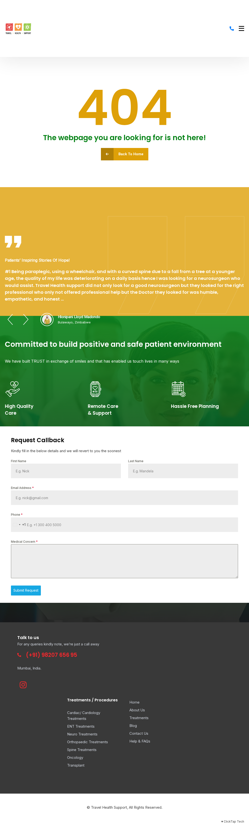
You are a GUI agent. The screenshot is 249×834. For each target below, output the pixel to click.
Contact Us (138, 733)
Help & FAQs (139, 741)
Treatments (139, 717)
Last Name (135, 461)
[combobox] (18, 525)
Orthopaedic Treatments (87, 742)
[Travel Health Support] (18, 28)
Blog (133, 725)
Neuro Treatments (82, 734)
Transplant (75, 765)
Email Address (22, 488)
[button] (10, 319)
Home (134, 702)
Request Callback (37, 440)
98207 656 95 (59, 655)
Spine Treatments (82, 749)
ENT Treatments (81, 726)
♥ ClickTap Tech (232, 821)
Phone (17, 514)
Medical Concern (24, 541)
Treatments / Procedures (92, 700)
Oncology (75, 757)
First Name (18, 461)
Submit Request (25, 590)
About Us (137, 710)
